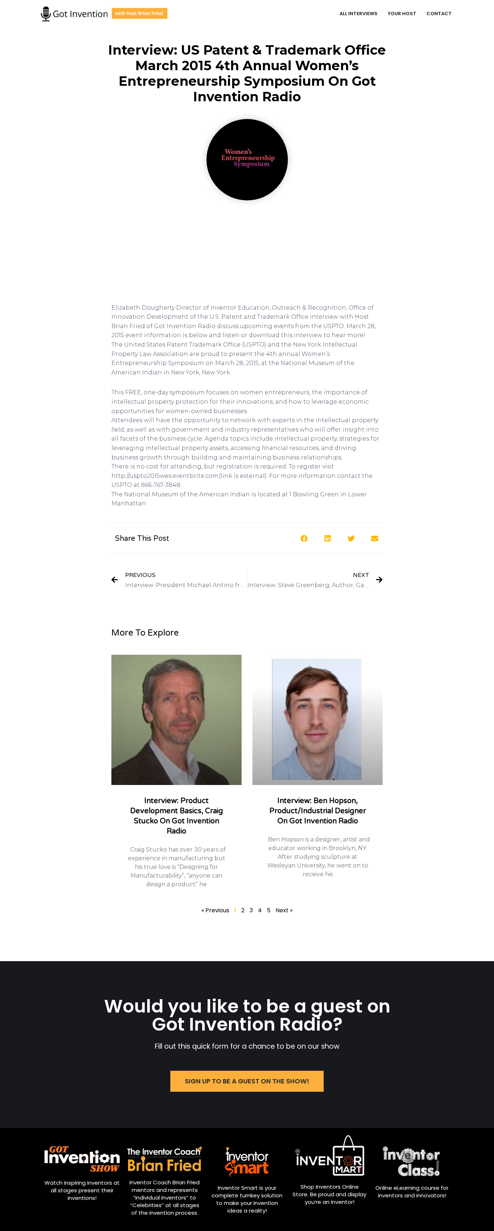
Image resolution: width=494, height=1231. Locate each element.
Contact (439, 13)
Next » (284, 910)
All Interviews (359, 13)
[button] (247, 1081)
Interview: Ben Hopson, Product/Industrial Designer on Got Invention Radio (317, 811)
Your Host (402, 13)
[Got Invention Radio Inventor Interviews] (104, 14)
